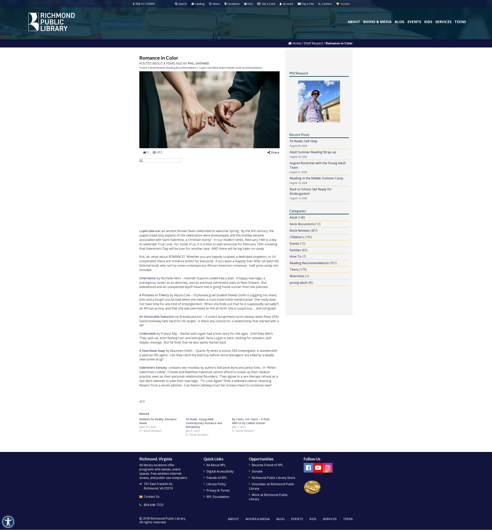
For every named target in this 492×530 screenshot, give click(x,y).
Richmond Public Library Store (273, 478)
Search (182, 4)
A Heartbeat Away (152, 351)
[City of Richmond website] (312, 487)
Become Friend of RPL (267, 465)
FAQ (250, 4)
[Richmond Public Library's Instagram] (327, 468)
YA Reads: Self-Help (303, 141)
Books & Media (258, 519)
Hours (216, 4)
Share (274, 152)
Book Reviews (157, 67)
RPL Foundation (217, 497)
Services (330, 519)
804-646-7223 (153, 505)
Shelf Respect (313, 43)
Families (295, 250)
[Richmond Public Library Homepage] (51, 21)
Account (287, 4)
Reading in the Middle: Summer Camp (316, 178)
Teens (294, 269)
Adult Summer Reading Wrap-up (313, 152)
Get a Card (268, 4)
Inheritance (148, 278)
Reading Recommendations (181, 67)
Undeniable (147, 333)
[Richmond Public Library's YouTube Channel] (318, 468)
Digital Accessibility (220, 471)
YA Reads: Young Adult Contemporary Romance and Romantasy (204, 423)
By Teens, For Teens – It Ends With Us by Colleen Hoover (250, 421)
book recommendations (248, 67)
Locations (233, 4)
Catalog (199, 4)
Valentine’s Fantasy (153, 367)
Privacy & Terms (218, 490)
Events (294, 243)
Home (296, 43)
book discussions (302, 224)
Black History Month (223, 67)
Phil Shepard (198, 63)
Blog (280, 519)
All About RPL (216, 465)
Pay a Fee (307, 4)
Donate (345, 4)
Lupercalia (146, 231)
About (233, 519)
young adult (298, 282)
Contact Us (152, 496)
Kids (312, 519)
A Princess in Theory (154, 295)
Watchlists (297, 276)
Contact (326, 4)
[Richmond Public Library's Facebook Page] (308, 468)
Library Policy (216, 484)
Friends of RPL (216, 478)
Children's (297, 237)
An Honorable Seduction (157, 317)
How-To (295, 256)
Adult (293, 217)
